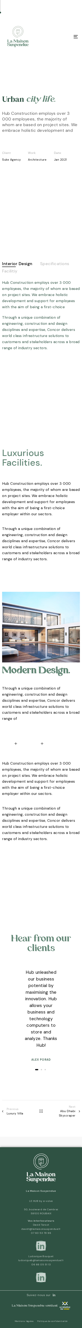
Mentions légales (24, 1321)
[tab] (17, 264)
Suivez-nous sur (39, 1295)
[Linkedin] (41, 1246)
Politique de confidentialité (52, 1321)
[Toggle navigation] (65, 36)
